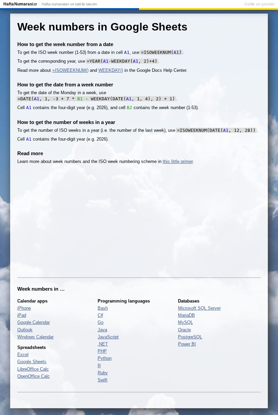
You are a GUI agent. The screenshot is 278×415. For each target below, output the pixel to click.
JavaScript (108, 336)
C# (100, 315)
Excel (22, 354)
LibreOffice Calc (33, 369)
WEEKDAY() (110, 70)
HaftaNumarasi (20, 4)
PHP (102, 351)
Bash (103, 308)
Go (100, 322)
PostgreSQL (190, 336)
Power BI (187, 344)
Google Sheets (31, 361)
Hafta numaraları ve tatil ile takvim (69, 4)
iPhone (24, 308)
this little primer (178, 161)
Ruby (103, 372)
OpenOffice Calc (33, 376)
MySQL (185, 322)
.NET (103, 344)
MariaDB (186, 315)
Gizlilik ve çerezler (259, 4)
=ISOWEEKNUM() (70, 70)
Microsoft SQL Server (199, 308)
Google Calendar (33, 322)
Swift (102, 379)
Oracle (184, 329)
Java (102, 329)
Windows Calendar (35, 336)
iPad (21, 315)
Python (105, 358)
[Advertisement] (139, 221)
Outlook (25, 329)
